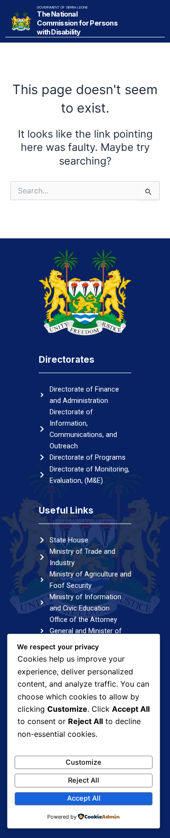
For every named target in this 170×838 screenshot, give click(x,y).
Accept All (84, 798)
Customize (84, 762)
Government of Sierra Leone (62, 7)
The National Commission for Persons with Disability (77, 23)
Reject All (83, 780)
